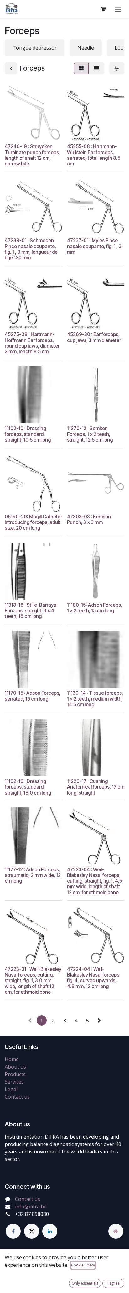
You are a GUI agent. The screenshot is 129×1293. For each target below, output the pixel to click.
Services (14, 1081)
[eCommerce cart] (103, 9)
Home (12, 1059)
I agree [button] (113, 1283)
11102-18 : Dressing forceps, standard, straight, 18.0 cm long (28, 787)
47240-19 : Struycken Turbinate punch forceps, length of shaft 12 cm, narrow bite (32, 155)
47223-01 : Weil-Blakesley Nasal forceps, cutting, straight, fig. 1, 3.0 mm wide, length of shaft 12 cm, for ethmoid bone (33, 980)
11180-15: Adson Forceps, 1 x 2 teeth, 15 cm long (94, 608)
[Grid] (81, 68)
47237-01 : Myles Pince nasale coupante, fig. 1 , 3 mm (94, 246)
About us (15, 1066)
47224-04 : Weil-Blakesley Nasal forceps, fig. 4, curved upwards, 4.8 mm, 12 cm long (94, 977)
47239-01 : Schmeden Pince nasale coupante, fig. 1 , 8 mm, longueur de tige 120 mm (31, 249)
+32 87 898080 (32, 1214)
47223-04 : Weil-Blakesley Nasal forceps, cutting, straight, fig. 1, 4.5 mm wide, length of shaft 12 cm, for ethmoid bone (94, 881)
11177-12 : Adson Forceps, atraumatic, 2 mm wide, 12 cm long (33, 875)
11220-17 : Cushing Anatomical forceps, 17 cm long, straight (95, 787)
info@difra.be (31, 1206)
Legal (11, 1089)
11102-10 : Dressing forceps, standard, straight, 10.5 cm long (28, 434)
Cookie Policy (83, 1265)
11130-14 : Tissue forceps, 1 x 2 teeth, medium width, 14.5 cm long (95, 698)
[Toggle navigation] (118, 9)
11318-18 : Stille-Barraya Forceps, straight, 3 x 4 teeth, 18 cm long (30, 610)
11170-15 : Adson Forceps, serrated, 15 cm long (32, 696)
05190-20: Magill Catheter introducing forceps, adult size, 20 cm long (33, 522)
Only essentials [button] (85, 1283)
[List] (96, 68)
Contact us (17, 1096)
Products (15, 1074)
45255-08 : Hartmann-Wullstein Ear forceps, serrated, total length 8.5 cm (93, 155)
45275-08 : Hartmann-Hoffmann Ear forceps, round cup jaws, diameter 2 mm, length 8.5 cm (32, 343)
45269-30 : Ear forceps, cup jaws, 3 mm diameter (94, 337)
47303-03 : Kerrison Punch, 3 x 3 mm (89, 519)
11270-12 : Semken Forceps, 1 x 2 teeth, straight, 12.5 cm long (90, 434)
